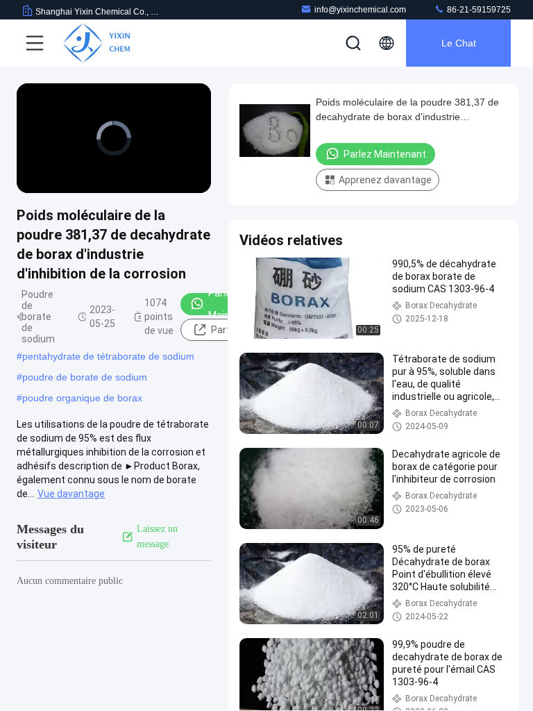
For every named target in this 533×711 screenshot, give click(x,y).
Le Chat (458, 43)
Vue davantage (71, 493)
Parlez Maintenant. (235, 304)
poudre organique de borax (82, 397)
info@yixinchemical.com (360, 10)
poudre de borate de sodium (84, 377)
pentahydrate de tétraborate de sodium (108, 356)
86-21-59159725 (478, 10)
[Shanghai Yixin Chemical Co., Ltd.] (96, 43)
